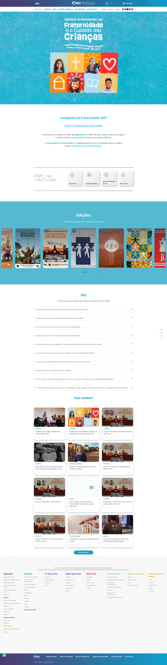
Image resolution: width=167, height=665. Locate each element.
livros (129, 582)
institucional (92, 9)
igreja (26, 590)
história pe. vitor (112, 577)
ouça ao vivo (70, 580)
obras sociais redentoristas (111, 594)
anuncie (103, 9)
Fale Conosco (129, 656)
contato (110, 9)
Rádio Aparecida (73, 573)
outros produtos (133, 585)
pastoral (6, 623)
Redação (28, 573)
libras (26, 596)
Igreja (71, 499)
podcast (68, 582)
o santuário (7, 620)
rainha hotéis (7, 626)
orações (26, 601)
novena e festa (9, 617)
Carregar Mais (83, 552)
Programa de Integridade (100, 656)
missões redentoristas (114, 587)
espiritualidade (29, 587)
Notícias (38, 428)
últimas (48, 9)
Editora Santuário (136, 573)
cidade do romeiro (9, 582)
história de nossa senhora (11, 603)
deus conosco (132, 580)
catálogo (151, 591)
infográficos (28, 593)
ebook (150, 588)
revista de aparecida (11, 629)
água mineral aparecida (11, 580)
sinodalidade (80, 9)
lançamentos (153, 585)
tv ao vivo (48, 582)
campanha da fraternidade (28, 581)
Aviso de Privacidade (66, 656)
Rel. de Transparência (82, 656)
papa (54, 9)
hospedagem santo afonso (115, 580)
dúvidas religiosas (65, 9)
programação (49, 580)
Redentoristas (114, 573)
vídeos (5, 632)
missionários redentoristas (111, 583)
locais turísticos (8, 609)
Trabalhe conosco (51, 656)
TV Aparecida (51, 573)
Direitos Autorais (116, 656)
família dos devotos (9, 600)
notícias (5, 614)
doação (6, 598)
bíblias (130, 577)
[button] (86, 272)
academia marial (8, 577)
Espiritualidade (74, 536)
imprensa (6, 606)
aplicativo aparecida (30, 577)
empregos (89, 577)
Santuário (8, 573)
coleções (151, 582)
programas (69, 588)
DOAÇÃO (117, 9)
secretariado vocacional (114, 597)
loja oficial (6, 612)
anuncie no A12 (30, 610)
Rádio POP (91, 573)
